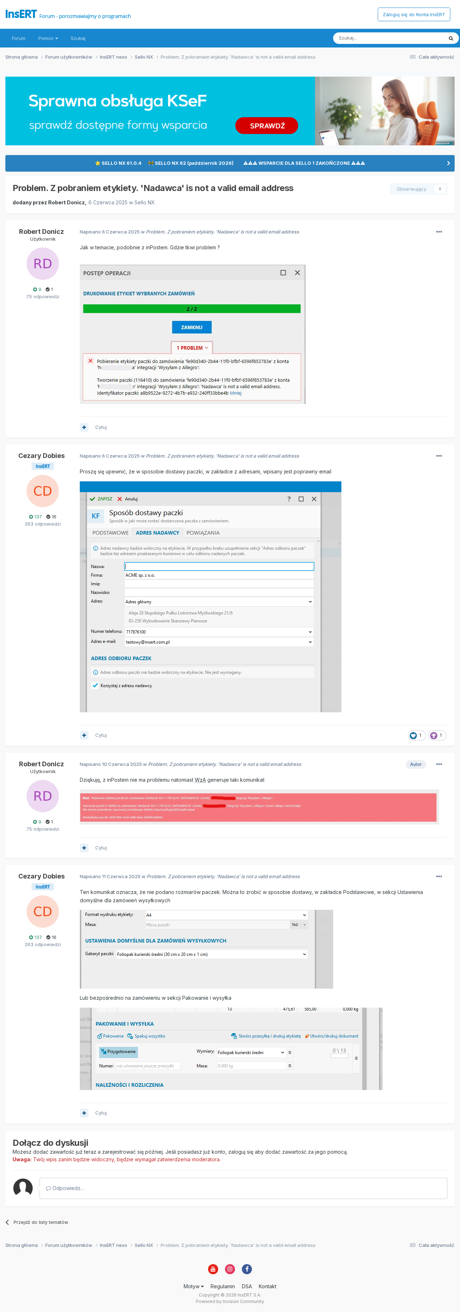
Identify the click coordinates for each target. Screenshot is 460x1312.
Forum (19, 38)
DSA (247, 1286)
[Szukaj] (451, 38)
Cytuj (101, 427)
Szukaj (78, 38)
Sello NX (144, 202)
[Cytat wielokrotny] (84, 427)
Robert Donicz (66, 202)
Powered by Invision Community (230, 1301)
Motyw (192, 1286)
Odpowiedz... (67, 1188)
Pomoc (46, 38)
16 (53, 516)
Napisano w (189, 232)
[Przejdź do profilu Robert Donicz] (43, 264)
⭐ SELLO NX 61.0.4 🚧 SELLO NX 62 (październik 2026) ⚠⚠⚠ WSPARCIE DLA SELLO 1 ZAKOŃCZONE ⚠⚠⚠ (230, 163)
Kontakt (267, 1286)
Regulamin (223, 1286)
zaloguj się (240, 1152)
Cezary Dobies (41, 455)
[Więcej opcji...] (439, 232)
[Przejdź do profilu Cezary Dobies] (43, 491)
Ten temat (422, 38)
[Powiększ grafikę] (210, 596)
